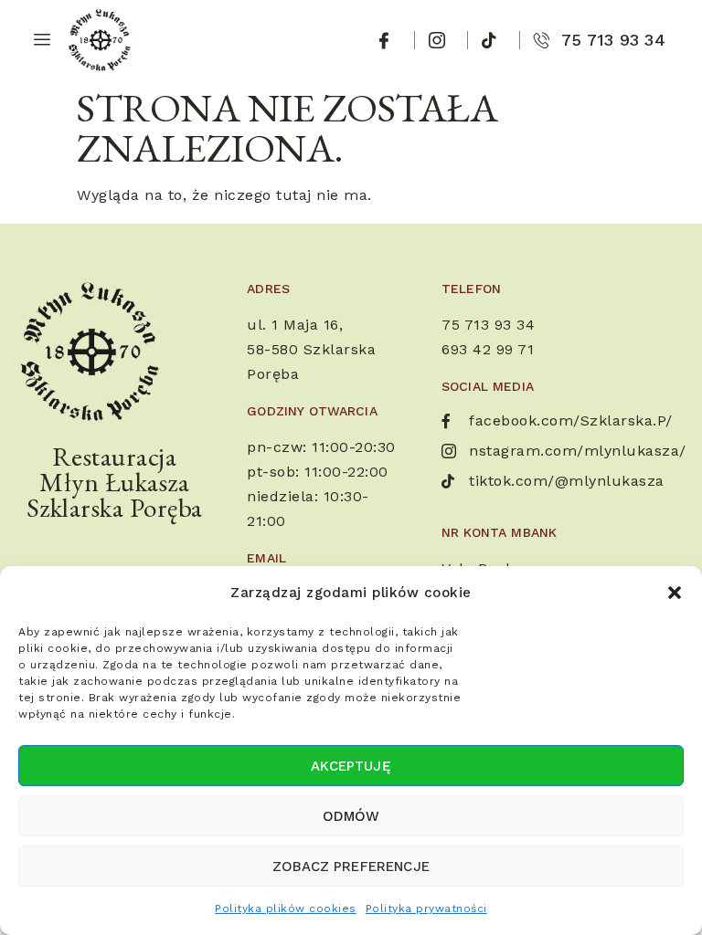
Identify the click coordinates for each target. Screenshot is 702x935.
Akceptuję (350, 766)
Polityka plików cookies (285, 908)
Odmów (351, 816)
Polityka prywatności (426, 908)
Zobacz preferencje (351, 866)
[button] (674, 592)
